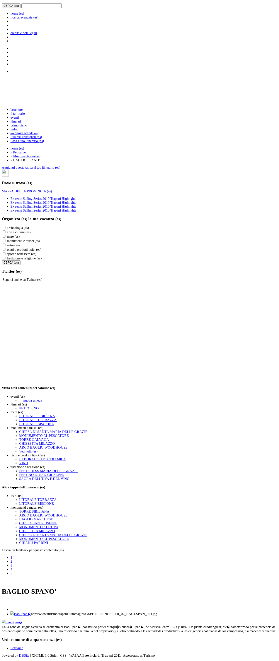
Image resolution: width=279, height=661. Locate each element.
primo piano (18, 125)
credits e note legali (23, 33)
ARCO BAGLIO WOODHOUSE (43, 447)
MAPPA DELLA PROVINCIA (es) (27, 191)
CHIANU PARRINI (33, 543)
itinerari (15, 121)
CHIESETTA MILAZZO (37, 443)
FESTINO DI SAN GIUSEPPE (41, 475)
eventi (14, 117)
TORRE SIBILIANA (34, 511)
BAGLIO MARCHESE (36, 519)
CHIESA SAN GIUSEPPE (38, 523)
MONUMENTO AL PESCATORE (44, 435)
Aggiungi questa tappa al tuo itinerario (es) (31, 167)
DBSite (24, 655)
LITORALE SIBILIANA (37, 416)
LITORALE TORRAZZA (38, 420)
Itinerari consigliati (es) (26, 137)
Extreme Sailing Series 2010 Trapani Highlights (43, 198)
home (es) (17, 13)
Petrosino (19, 152)
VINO (23, 463)
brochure (16, 109)
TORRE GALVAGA (34, 439)
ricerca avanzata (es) (24, 17)
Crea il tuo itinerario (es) (27, 141)
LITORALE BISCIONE (36, 424)
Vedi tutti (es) (28, 451)
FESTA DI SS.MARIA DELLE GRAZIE (48, 471)
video (14, 129)
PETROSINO (29, 408)
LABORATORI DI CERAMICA (42, 459)
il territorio (17, 113)
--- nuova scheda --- (23, 133)
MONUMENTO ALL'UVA (38, 527)
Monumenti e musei (26, 156)
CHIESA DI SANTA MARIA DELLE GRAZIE (53, 432)
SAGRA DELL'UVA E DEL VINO (44, 479)
